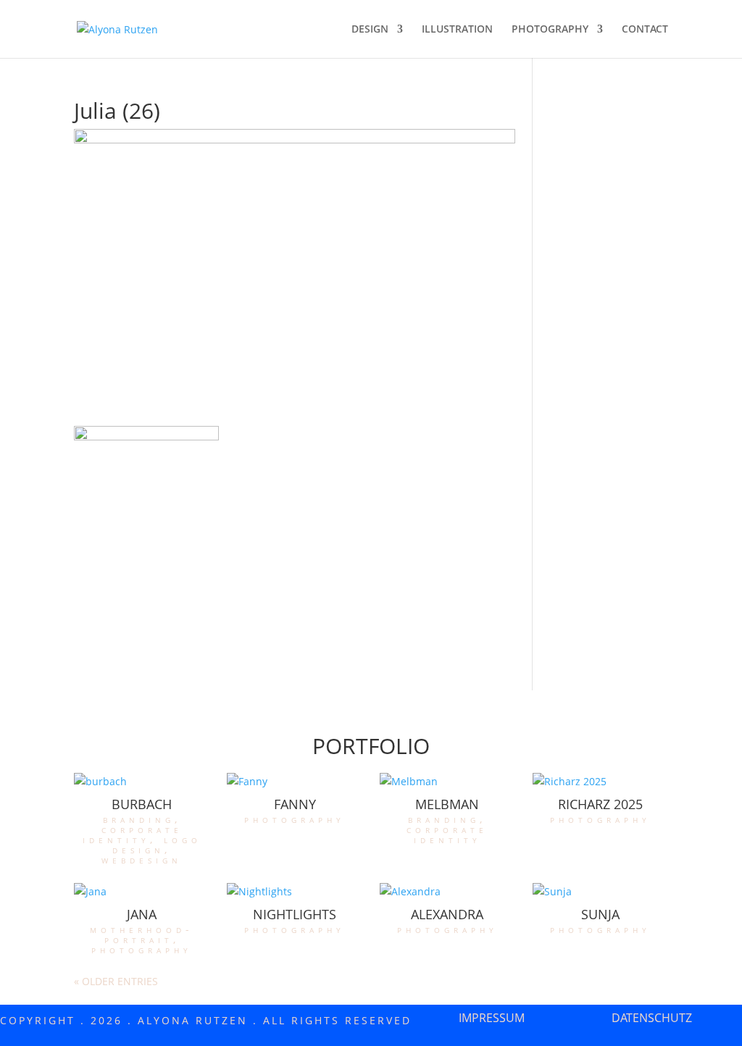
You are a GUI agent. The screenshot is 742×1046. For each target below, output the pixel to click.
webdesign (141, 859)
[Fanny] (294, 781)
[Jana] (141, 891)
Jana (142, 914)
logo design (156, 844)
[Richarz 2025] (600, 781)
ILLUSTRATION (457, 29)
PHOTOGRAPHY (550, 29)
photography (294, 819)
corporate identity (133, 834)
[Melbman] (447, 781)
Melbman (447, 804)
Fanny (295, 804)
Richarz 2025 (600, 804)
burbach (142, 804)
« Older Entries (116, 981)
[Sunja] (600, 891)
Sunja (600, 914)
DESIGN (369, 29)
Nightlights (294, 914)
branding (139, 819)
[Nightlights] (294, 891)
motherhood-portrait (141, 934)
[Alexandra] (447, 891)
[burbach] (141, 781)
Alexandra (447, 914)
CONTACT (645, 29)
